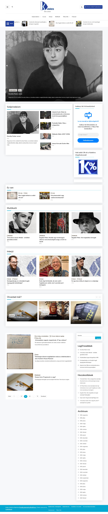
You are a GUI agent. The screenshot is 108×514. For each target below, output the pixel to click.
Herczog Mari (87, 402)
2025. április (83, 458)
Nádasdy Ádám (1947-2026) (61, 134)
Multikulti (57, 16)
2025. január (83, 466)
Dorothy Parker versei (15, 94)
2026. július (82, 418)
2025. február (83, 463)
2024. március (83, 495)
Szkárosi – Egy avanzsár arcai (73, 320)
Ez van (44, 16)
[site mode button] (82, 7)
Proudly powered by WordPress (27, 507)
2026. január (83, 435)
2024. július (82, 483)
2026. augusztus (84, 415)
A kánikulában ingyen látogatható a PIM (89, 357)
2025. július (82, 449)
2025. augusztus (84, 446)
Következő (43, 396)
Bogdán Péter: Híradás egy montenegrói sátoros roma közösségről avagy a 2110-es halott (52, 239)
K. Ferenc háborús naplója (57, 336)
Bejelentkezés (66, 506)
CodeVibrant (9, 509)
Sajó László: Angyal (84, 397)
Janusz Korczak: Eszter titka (60, 143)
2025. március (83, 460)
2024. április (83, 492)
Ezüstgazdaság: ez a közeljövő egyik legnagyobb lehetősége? (18, 282)
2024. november (84, 472)
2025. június (83, 452)
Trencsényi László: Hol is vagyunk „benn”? (89, 400)
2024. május (83, 489)
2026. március (83, 429)
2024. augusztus (84, 480)
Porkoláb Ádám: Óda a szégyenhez (59, 124)
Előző (9, 396)
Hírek (26, 193)
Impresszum (51, 510)
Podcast (74, 16)
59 (29, 396)
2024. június (83, 486)
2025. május (83, 455)
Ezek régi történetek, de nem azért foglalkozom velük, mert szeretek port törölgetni (51, 283)
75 (37, 396)
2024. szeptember (84, 478)
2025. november (84, 440)
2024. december (84, 469)
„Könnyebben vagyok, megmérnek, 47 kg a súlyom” (51, 340)
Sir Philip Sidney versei (85, 385)
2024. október (83, 475)
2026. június (83, 420)
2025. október (83, 443)
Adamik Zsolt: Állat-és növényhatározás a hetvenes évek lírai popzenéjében (61, 114)
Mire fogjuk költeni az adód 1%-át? (56, 23)
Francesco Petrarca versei (40, 316)
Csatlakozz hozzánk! (76, 506)
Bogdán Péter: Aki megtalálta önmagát (84, 238)
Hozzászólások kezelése (89, 506)
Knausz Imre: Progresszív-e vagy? (10, 317)
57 (21, 396)
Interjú (50, 16)
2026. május (83, 423)
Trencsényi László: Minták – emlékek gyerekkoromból (18, 239)
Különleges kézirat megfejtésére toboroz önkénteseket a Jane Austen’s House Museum (53, 358)
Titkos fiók (65, 16)
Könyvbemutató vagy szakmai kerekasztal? (57, 196)
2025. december (84, 438)
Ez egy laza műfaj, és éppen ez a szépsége (85, 281)
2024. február (83, 498)
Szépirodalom (35, 16)
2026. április (83, 426)
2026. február (83, 432)
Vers (20, 90)
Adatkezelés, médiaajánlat (54, 506)
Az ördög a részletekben (42, 336)
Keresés (80, 335)
